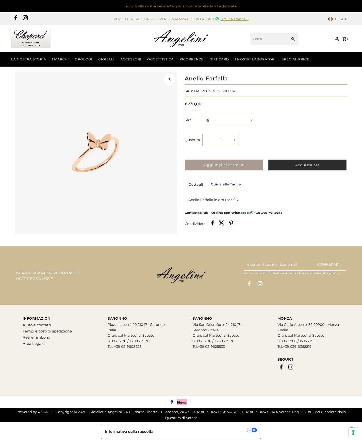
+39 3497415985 (234, 19)
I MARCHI (60, 59)
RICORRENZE (192, 59)
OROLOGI (83, 59)
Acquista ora (307, 165)
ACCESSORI (130, 59)
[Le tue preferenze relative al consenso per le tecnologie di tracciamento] (353, 432)
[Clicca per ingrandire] (169, 79)
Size (188, 120)
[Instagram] (25, 19)
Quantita (192, 140)
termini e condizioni (293, 273)
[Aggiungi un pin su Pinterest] (231, 223)
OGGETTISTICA (160, 59)
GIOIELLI (106, 59)
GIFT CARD (219, 59)
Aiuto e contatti (37, 325)
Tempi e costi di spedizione (47, 331)
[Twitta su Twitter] (221, 223)
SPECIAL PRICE (295, 59)
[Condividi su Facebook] (212, 223)
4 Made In (45, 412)
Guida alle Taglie (226, 184)
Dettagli (195, 184)
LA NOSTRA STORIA (28, 59)
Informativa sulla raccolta (129, 431)
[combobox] (268, 39)
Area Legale (34, 343)
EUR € (341, 19)
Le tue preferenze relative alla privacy (203, 430)
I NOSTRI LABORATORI (255, 59)
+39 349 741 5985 (267, 213)
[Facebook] (15, 19)
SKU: (189, 91)
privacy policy (330, 273)
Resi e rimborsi (36, 337)
